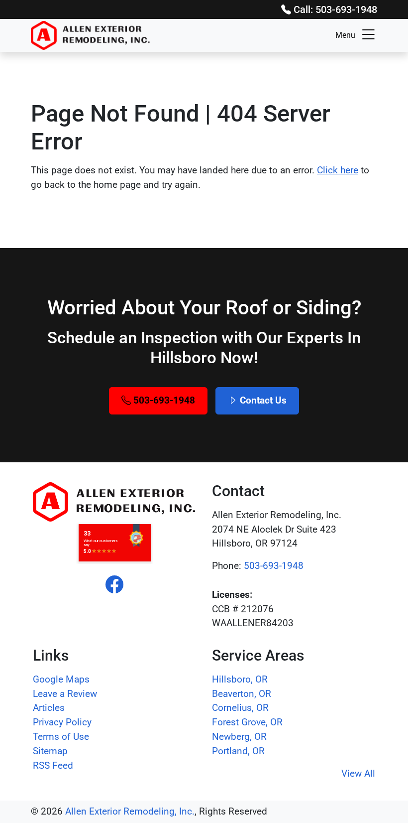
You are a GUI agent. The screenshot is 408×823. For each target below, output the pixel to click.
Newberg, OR (239, 736)
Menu (345, 35)
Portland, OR (238, 751)
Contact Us (262, 400)
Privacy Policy (62, 722)
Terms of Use (61, 736)
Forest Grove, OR (247, 722)
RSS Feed (53, 765)
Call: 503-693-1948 (334, 9)
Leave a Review (65, 693)
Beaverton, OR (241, 693)
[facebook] (114, 585)
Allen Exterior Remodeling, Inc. (130, 811)
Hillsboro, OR (240, 679)
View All (358, 773)
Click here (337, 170)
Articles (49, 707)
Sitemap (50, 751)
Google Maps (61, 679)
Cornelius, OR (240, 707)
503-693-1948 (163, 400)
